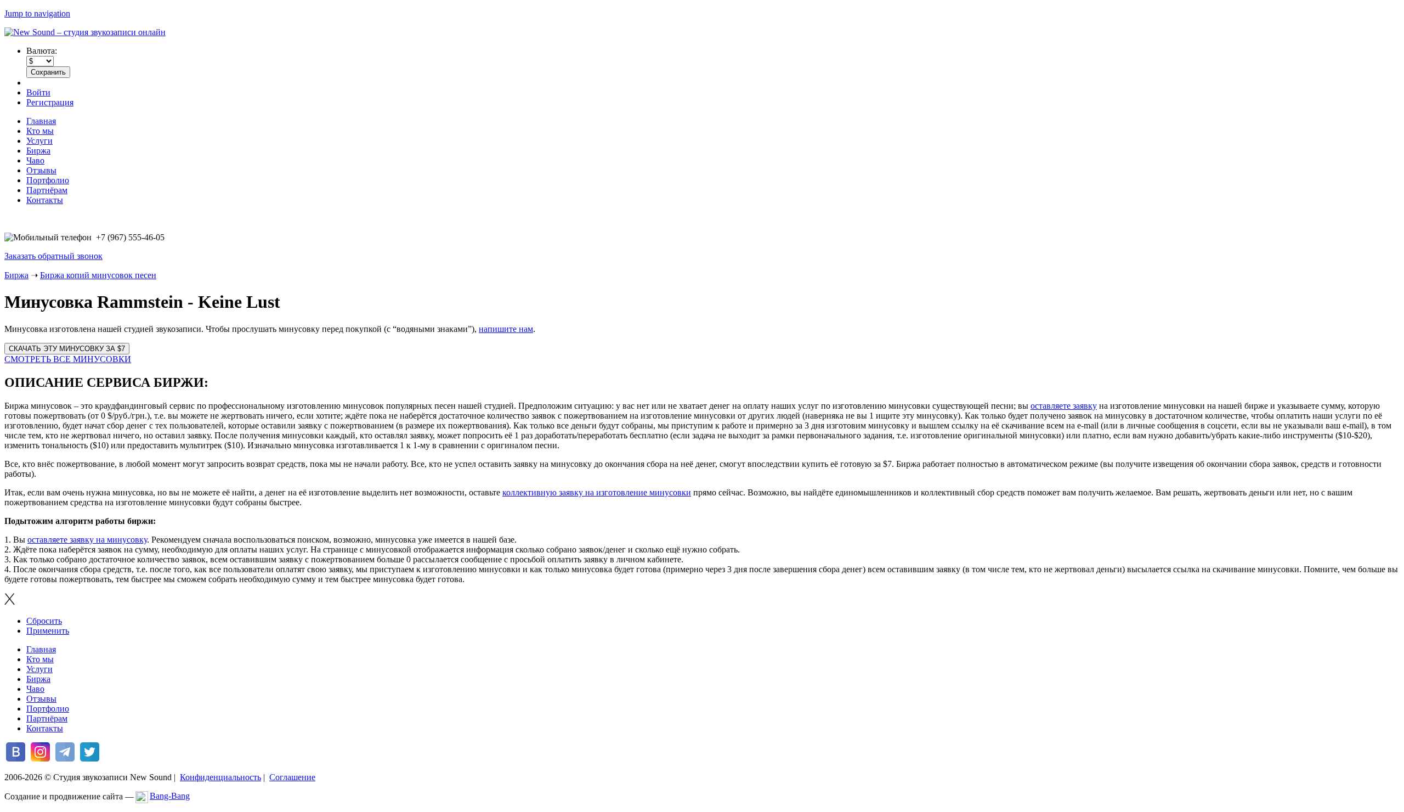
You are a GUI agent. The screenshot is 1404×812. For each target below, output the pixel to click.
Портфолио (47, 180)
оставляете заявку (1064, 405)
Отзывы (41, 170)
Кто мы (40, 131)
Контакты (44, 200)
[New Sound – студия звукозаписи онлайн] (85, 32)
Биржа (38, 150)
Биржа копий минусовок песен (98, 275)
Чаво (35, 160)
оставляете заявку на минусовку (87, 539)
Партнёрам (46, 190)
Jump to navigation (37, 13)
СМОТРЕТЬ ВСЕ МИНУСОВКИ (67, 359)
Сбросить (44, 620)
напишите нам (506, 329)
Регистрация (49, 102)
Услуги (39, 140)
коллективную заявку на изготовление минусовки (596, 492)
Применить (47, 630)
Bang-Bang (170, 795)
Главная (41, 121)
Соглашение (292, 777)
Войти (38, 92)
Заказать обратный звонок (53, 256)
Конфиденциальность (220, 777)
